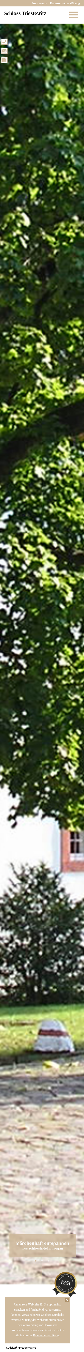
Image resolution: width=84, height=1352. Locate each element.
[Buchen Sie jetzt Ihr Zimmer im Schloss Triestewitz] (4, 60)
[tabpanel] (42, 642)
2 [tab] (42, 1261)
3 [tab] (48, 1261)
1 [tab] (35, 1261)
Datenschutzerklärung (65, 3)
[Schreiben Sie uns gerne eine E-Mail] (4, 51)
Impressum (39, 3)
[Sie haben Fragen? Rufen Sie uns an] (4, 41)
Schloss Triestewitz (25, 13)
